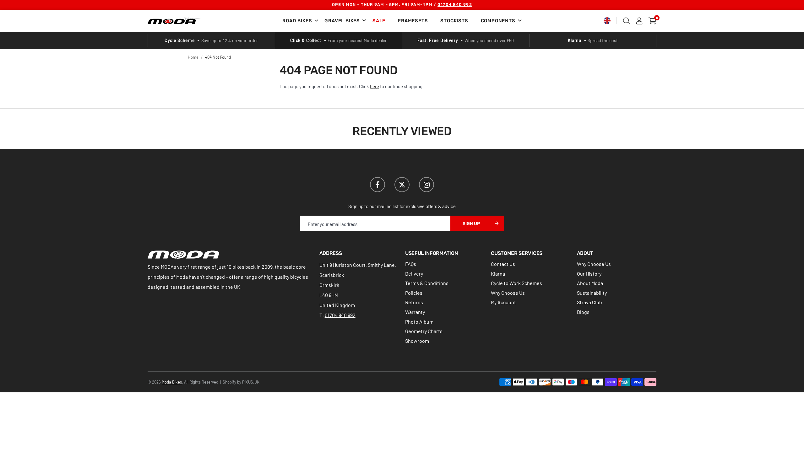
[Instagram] (426, 184)
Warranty (415, 312)
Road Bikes (297, 21)
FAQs (410, 264)
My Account (503, 302)
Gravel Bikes (342, 21)
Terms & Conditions (426, 283)
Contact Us (503, 264)
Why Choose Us (508, 293)
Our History (589, 274)
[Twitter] (402, 184)
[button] (652, 20)
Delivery (414, 274)
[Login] (639, 20)
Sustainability (592, 293)
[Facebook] (377, 184)
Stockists (454, 21)
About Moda (590, 283)
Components (498, 21)
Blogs (583, 312)
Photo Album (419, 322)
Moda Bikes (174, 21)
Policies (413, 293)
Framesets (413, 21)
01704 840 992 (454, 4)
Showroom (417, 341)
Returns (414, 302)
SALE (378, 21)
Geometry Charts (424, 331)
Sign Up (471, 223)
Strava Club (589, 302)
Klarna (498, 274)
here (374, 86)
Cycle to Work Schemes (516, 283)
